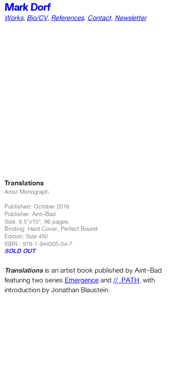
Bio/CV (37, 17)
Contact (99, 17)
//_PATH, (127, 280)
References (67, 17)
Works (13, 17)
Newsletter (130, 17)
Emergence (82, 280)
